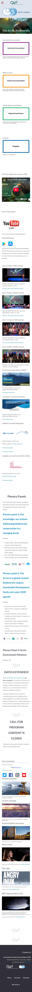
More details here (14, 889)
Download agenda (7, 448)
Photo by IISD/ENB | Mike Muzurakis (12, 288)
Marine (9, 977)
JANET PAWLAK (17, 444)
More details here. (20, 917)
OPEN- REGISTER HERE (9, 476)
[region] (16, 26)
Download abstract (7, 451)
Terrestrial (17, 977)
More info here (25, 864)
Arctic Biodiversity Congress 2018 (14, 678)
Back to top (15, 984)
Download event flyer (8, 392)
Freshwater (26, 977)
